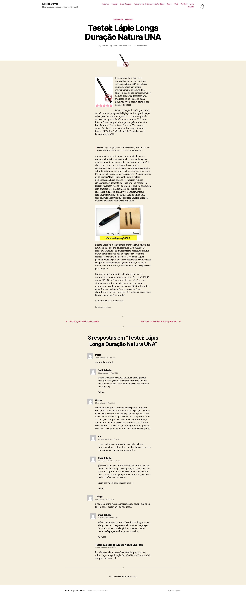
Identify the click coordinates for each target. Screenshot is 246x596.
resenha (129, 19)
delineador (101, 307)
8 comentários (142, 46)
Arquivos (105, 4)
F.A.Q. (176, 4)
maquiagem (118, 19)
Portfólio (184, 4)
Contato (190, 7)
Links (192, 4)
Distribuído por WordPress (97, 591)
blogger (114, 4)
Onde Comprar (125, 4)
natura (108, 307)
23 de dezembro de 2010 (122, 46)
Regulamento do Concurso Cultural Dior (149, 4)
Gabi (106, 46)
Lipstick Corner (50, 4)
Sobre (169, 4)
